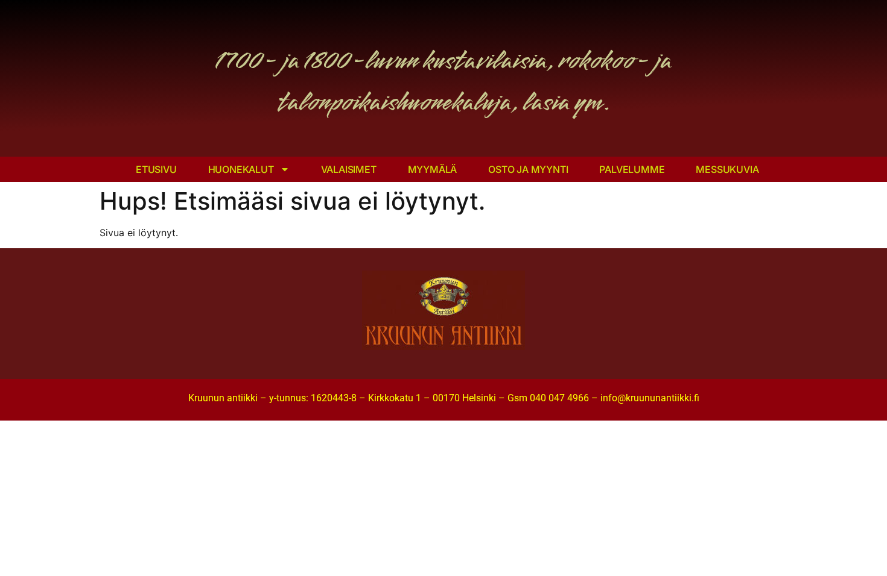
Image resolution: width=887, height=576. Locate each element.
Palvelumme (631, 169)
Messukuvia (727, 169)
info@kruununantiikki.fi (649, 398)
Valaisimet (349, 169)
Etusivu (156, 169)
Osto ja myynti (528, 169)
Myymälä (432, 169)
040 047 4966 (559, 398)
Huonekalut (241, 169)
